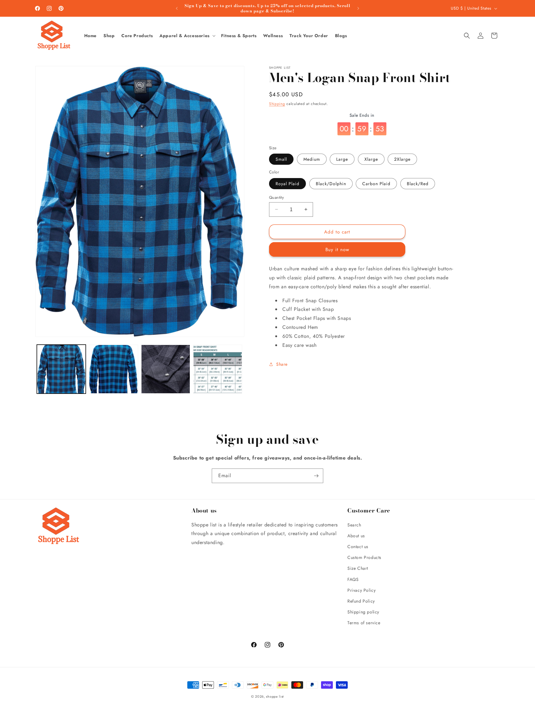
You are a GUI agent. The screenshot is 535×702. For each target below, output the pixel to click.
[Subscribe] (316, 476)
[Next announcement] (358, 8)
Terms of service (364, 623)
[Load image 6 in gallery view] (165, 369)
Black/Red (417, 183)
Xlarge (371, 159)
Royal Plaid (287, 183)
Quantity (276, 197)
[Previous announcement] (177, 8)
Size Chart (357, 568)
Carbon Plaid (376, 183)
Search (354, 525)
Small (281, 159)
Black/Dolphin (331, 183)
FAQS (353, 579)
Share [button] (282, 364)
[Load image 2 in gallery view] (113, 369)
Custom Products (364, 557)
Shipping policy (363, 612)
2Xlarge (402, 159)
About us (356, 536)
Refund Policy (361, 601)
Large (342, 159)
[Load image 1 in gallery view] (61, 369)
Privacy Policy (361, 590)
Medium (311, 159)
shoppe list (275, 696)
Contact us (357, 546)
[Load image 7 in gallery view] (217, 369)
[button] (187, 35)
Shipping (277, 104)
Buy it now (337, 249)
